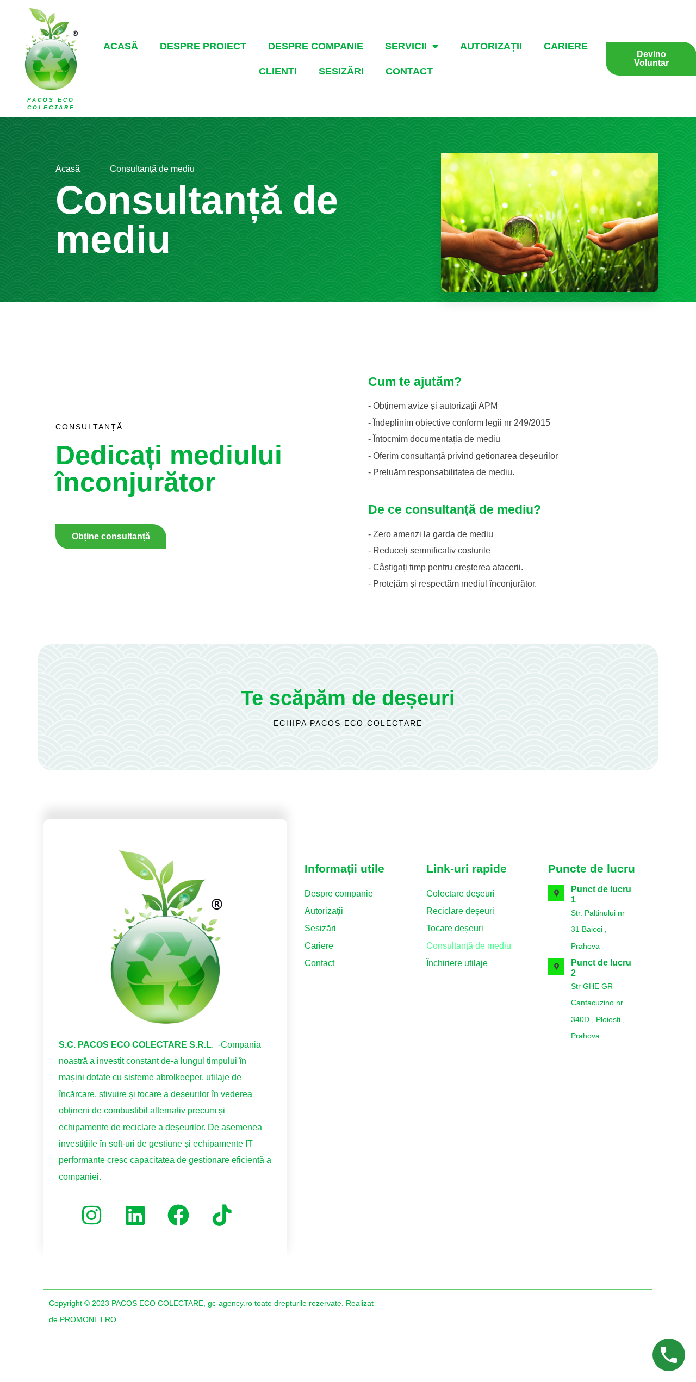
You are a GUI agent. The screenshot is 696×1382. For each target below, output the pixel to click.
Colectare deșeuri (460, 893)
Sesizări (341, 71)
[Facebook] (178, 1215)
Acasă (120, 46)
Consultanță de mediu (468, 945)
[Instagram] (91, 1215)
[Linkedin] (135, 1215)
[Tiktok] (222, 1215)
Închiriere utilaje (457, 963)
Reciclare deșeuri (460, 911)
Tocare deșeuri (454, 928)
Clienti (278, 71)
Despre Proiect (203, 46)
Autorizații (491, 46)
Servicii (406, 46)
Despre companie (315, 46)
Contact (409, 71)
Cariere (566, 46)
